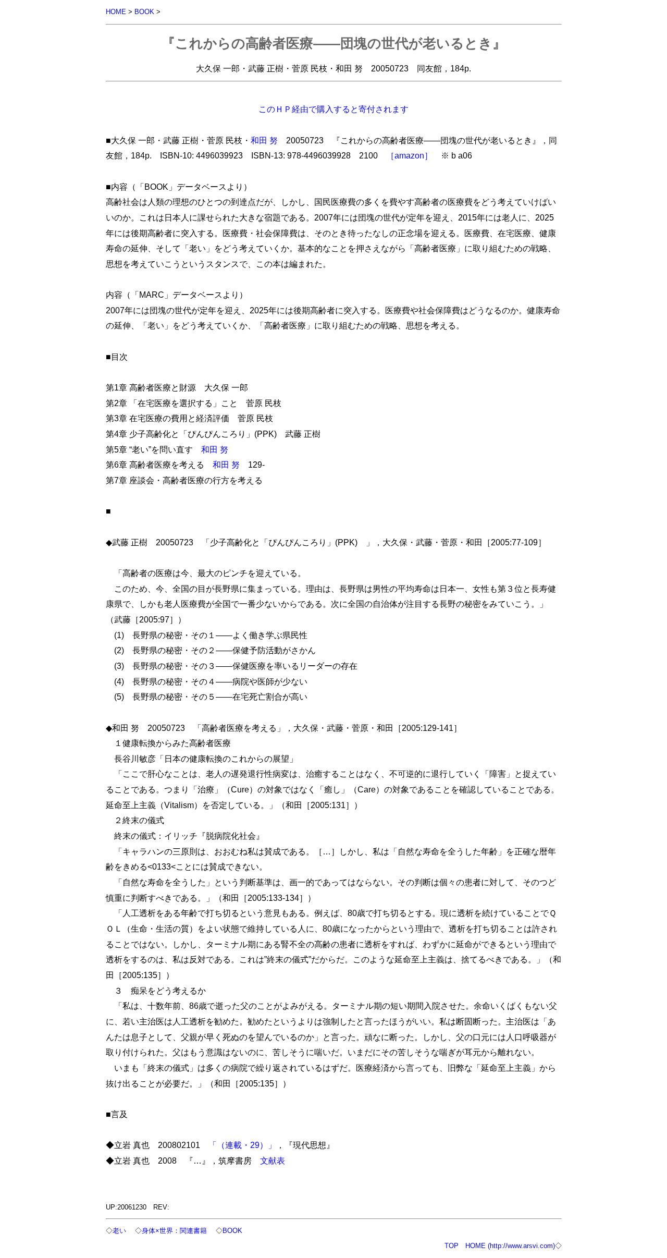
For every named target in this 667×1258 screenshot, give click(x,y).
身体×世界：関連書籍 (174, 1231)
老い (119, 1231)
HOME (116, 12)
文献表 (272, 1160)
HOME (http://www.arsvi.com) (510, 1246)
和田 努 (264, 140)
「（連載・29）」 (242, 1145)
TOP (451, 1246)
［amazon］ (409, 155)
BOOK (144, 12)
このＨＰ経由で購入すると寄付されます (333, 109)
